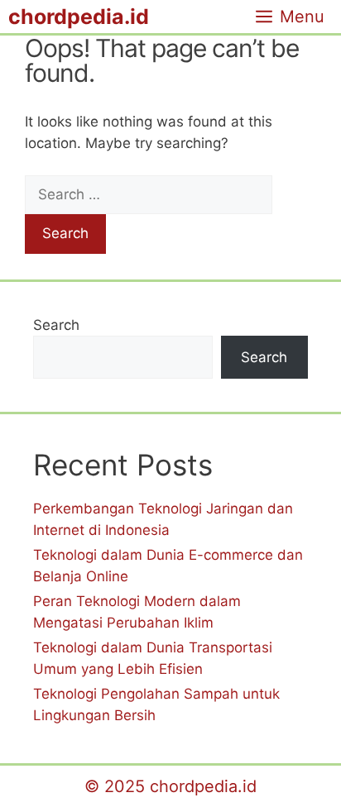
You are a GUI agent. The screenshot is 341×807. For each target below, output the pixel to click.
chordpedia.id (78, 16)
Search (56, 325)
